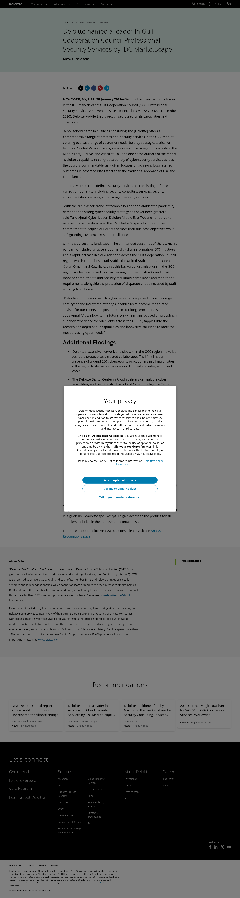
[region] (120, 449)
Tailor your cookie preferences (120, 497)
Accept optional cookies (120, 480)
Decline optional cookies (120, 488)
